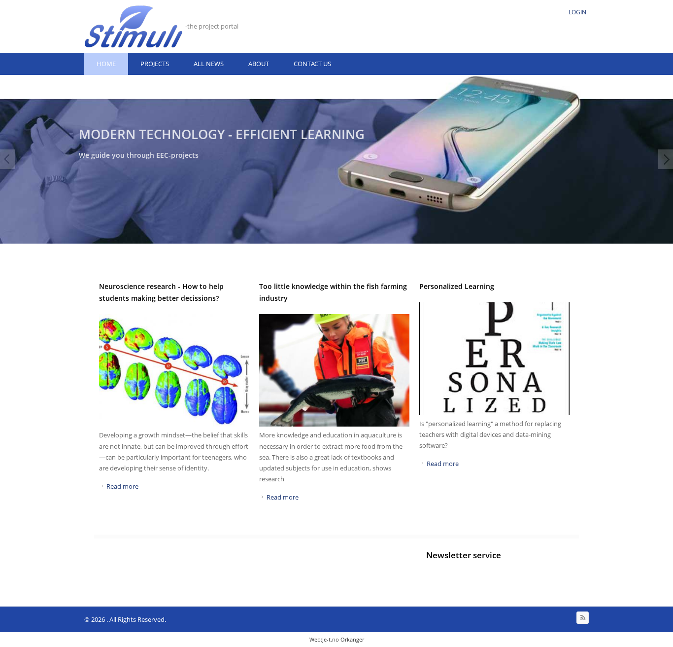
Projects (154, 63)
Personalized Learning (456, 286)
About (258, 63)
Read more (122, 486)
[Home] (133, 26)
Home (106, 63)
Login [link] (577, 12)
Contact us (312, 63)
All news (209, 63)
